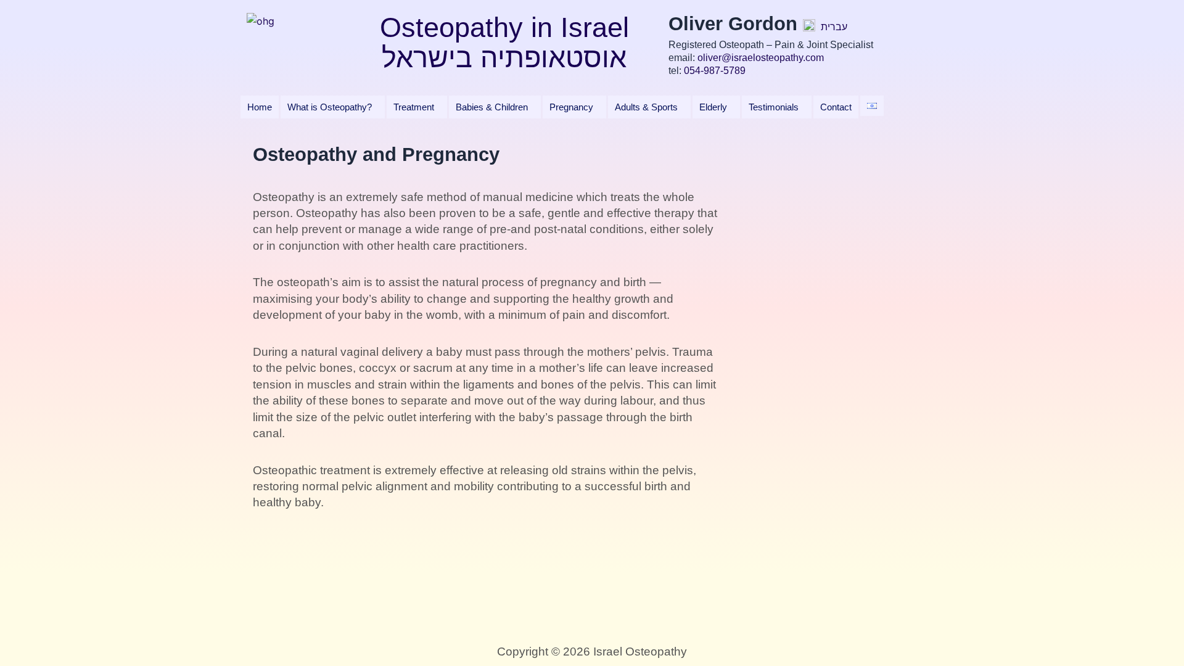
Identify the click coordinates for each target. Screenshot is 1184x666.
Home (259, 107)
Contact (836, 107)
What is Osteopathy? (329, 107)
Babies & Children (492, 107)
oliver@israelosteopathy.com (760, 57)
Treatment (413, 107)
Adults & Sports (646, 107)
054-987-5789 (715, 70)
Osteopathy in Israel (504, 27)
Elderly (713, 107)
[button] (333, 107)
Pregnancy (571, 107)
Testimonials (774, 107)
